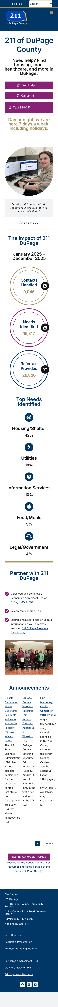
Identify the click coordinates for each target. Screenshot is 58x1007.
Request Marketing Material (21, 948)
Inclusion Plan (32, 610)
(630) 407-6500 (23, 918)
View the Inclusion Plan (18, 967)
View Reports (13, 935)
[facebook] (22, 984)
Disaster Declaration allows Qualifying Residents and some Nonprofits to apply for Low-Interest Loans (11, 719)
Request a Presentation (18, 941)
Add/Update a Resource (19, 974)
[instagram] (29, 984)
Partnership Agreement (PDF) (22, 960)
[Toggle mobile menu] (51, 12)
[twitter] (35, 984)
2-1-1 (27, 923)
